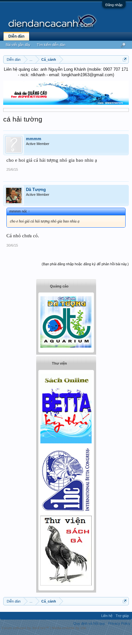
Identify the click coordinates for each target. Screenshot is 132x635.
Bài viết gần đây (18, 45)
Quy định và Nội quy (89, 623)
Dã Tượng (36, 189)
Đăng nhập (113, 5)
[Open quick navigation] (125, 59)
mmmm (33, 138)
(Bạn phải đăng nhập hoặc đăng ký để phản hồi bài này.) (85, 264)
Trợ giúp (122, 616)
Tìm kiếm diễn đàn (51, 45)
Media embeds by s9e (69, 628)
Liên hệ (106, 616)
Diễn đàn (16, 36)
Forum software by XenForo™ (26, 628)
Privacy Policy (119, 623)
